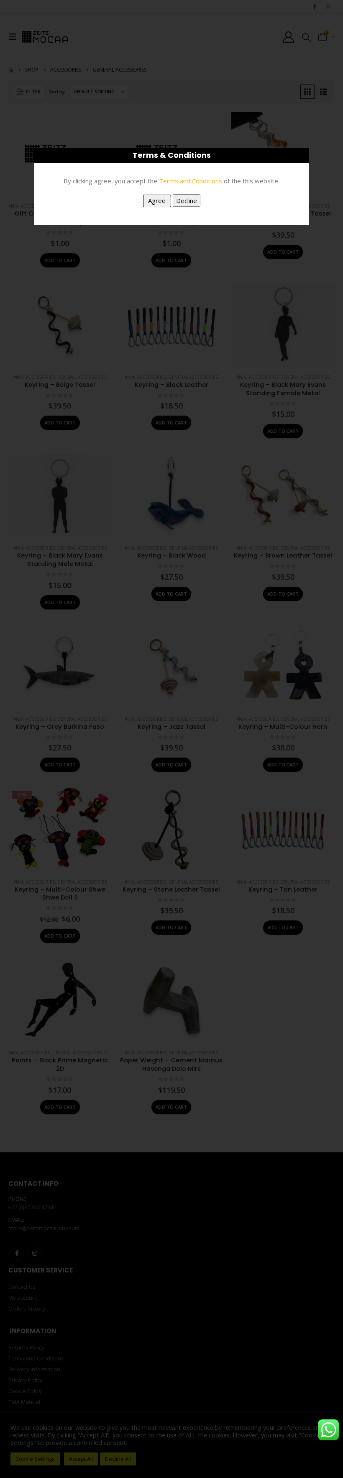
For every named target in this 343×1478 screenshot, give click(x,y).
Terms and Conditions (190, 181)
